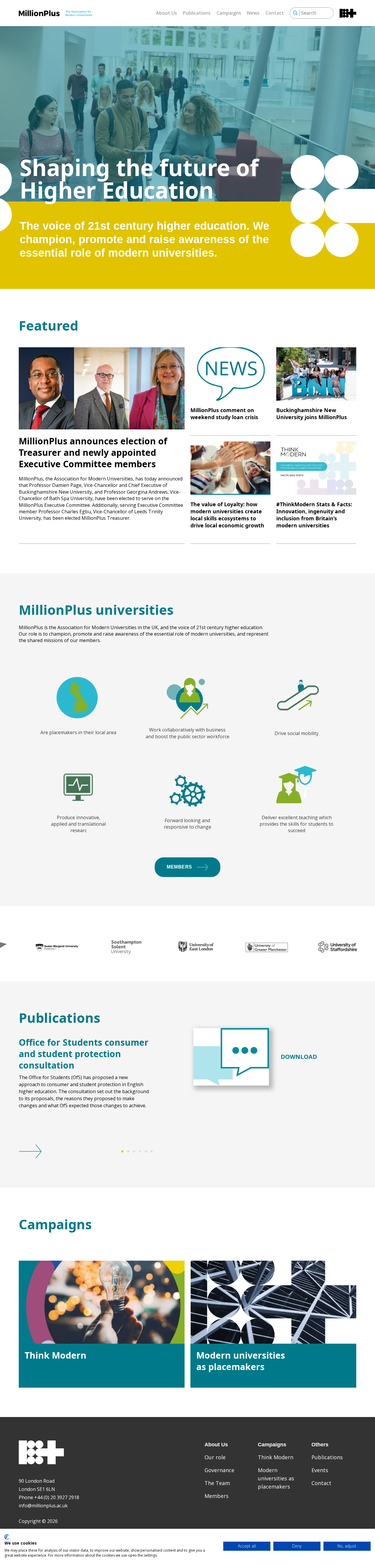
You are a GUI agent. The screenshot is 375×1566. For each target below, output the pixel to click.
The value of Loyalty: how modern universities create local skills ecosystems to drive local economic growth (227, 515)
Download (299, 1057)
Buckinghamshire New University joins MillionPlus (311, 414)
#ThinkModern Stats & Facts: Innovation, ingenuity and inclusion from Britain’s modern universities (314, 515)
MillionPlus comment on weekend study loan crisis (224, 414)
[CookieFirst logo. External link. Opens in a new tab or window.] (6, 1537)
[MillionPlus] (55, 13)
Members (179, 866)
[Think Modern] (102, 1302)
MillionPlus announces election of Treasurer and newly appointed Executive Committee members (93, 452)
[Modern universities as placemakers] (273, 1302)
